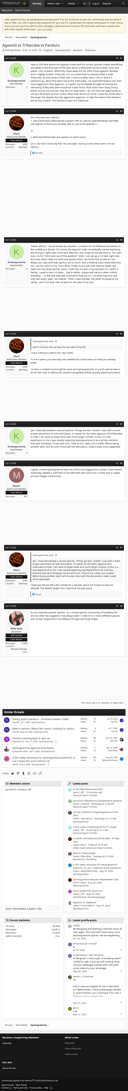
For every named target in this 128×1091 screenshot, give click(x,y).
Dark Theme (21, 1085)
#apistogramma (62, 50)
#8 (121, 606)
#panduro (77, 50)
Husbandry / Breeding (84, 859)
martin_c (77, 976)
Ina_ (57, 935)
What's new (53, 3)
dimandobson (80, 943)
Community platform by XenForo (30, 1080)
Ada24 (15, 764)
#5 (121, 424)
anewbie (22, 789)
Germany (23, 147)
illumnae (88, 976)
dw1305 (114, 740)
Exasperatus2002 (20, 751)
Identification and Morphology (89, 897)
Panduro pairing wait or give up (31, 738)
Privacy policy (36, 1087)
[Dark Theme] (116, 3)
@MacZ (43, 246)
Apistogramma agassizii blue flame (33, 748)
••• (121, 938)
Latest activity (71, 1054)
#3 (121, 239)
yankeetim (11, 789)
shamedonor (18, 741)
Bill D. (76, 1007)
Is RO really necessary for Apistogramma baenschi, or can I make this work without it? (44, 759)
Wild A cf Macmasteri (84, 853)
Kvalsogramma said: (43, 341)
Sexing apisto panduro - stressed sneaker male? (40, 719)
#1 (121, 58)
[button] (62, 3)
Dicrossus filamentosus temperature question (97, 800)
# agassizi (48, 50)
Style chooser (8, 1085)
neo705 (15, 722)
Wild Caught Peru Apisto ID (87, 890)
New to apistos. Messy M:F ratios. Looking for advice (43, 728)
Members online (20, 783)
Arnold (93, 943)
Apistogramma (38, 722)
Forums (36, 3)
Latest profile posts (85, 920)
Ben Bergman (97, 955)
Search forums (22, 10)
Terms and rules (20, 1087)
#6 (121, 463)
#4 (121, 333)
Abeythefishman (110, 760)
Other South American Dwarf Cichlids (92, 847)
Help (46, 1087)
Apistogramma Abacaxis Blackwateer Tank (96, 879)
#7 (121, 547)
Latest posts (80, 783)
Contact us (7, 1087)
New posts (7, 10)
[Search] (123, 3)
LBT (30, 789)
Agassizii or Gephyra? (84, 902)
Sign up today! (44, 29)
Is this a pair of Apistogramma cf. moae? (95, 826)
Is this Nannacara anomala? (88, 789)
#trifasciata (90, 50)
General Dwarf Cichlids (85, 795)
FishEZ (76, 925)
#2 (121, 111)
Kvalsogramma (12, 50)
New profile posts (73, 1048)
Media (71, 3)
